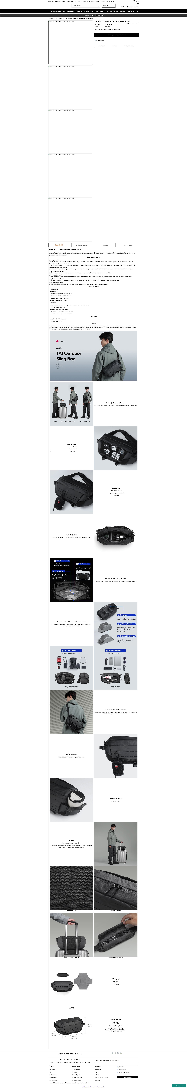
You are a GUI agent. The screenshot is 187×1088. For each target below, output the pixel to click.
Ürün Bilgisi (59, 245)
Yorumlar (84, 1)
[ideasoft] (86, 1087)
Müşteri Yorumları (54, 1080)
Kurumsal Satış (53, 1077)
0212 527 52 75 (110, 1)
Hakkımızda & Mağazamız (54, 1)
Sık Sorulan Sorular (76, 1080)
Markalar (103, 1)
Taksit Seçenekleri (82, 245)
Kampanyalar (98, 1069)
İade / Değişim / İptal (77, 1077)
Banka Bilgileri (70, 1)
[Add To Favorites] (102, 45)
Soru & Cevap (128, 245)
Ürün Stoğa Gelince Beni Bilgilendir (116, 35)
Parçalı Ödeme (75, 1072)
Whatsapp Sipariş (180, 1085)
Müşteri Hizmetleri (76, 1069)
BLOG (137, 1)
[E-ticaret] (93, 1087)
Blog (96, 1072)
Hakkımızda (52, 1069)
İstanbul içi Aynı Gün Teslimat (101, 1077)
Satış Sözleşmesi (76, 1074)
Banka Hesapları (53, 1074)
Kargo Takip (77, 1)
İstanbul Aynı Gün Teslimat (93, 1)
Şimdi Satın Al (99, 15)
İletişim (63, 1)
